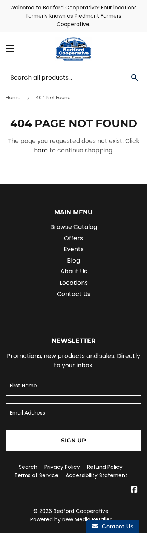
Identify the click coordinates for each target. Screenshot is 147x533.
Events (74, 249)
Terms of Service (36, 475)
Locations (74, 282)
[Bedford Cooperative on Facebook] (134, 490)
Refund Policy (104, 467)
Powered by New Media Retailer (71, 519)
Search (28, 467)
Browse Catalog (73, 227)
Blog (73, 260)
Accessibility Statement (96, 475)
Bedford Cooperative (81, 511)
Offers (73, 238)
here (41, 150)
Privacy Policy (62, 467)
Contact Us (73, 294)
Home (13, 97)
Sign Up (73, 440)
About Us (73, 271)
